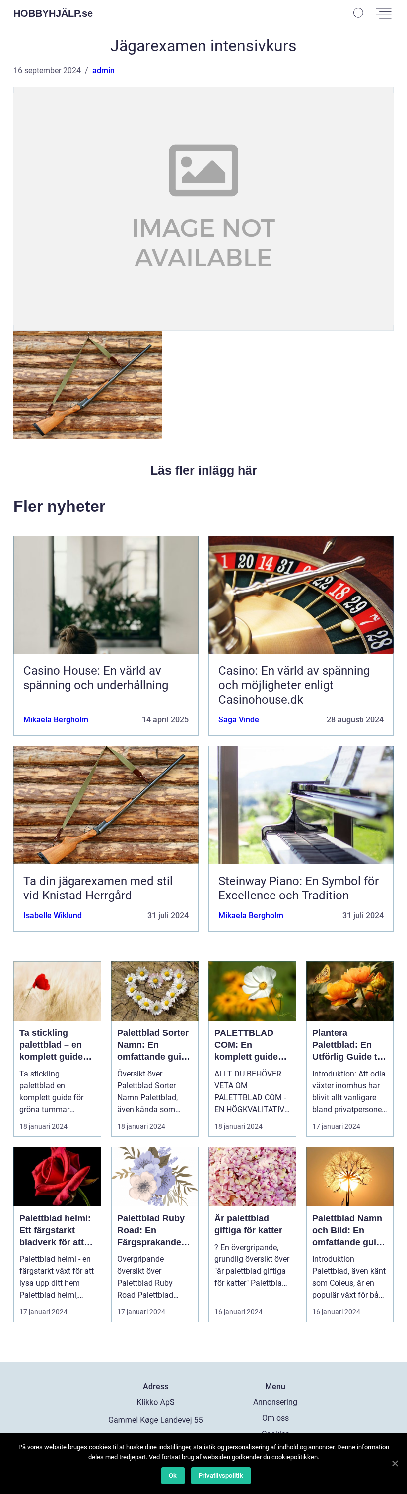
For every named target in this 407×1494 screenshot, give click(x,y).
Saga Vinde (238, 719)
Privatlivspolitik (221, 1475)
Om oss (275, 1418)
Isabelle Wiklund (52, 915)
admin (103, 70)
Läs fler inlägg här (203, 470)
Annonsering (275, 1402)
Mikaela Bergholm (55, 719)
